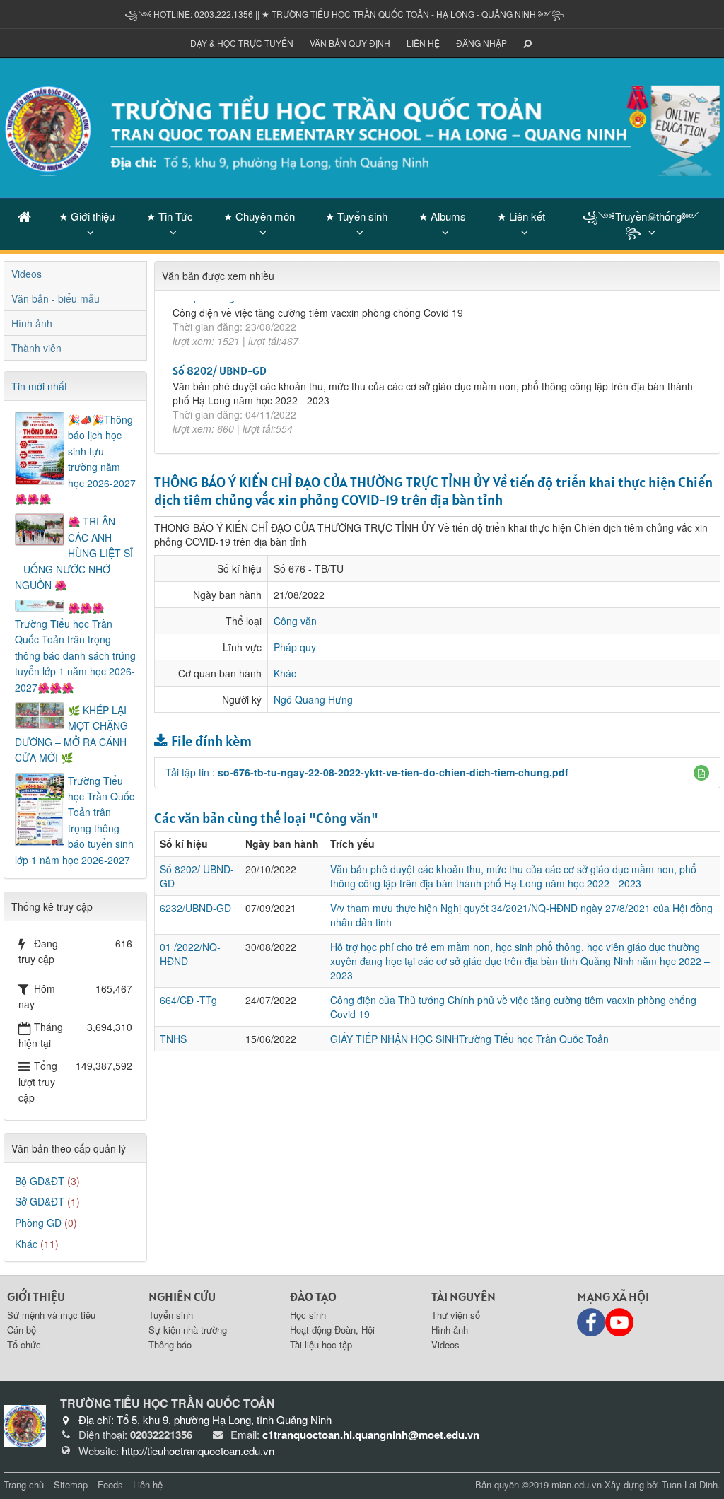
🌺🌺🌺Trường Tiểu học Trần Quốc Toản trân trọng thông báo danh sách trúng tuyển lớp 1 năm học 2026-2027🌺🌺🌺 (75, 647)
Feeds (110, 1484)
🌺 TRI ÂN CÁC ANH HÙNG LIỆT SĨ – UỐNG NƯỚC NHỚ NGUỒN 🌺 (74, 553)
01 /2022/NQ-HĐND (221, 411)
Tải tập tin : (366, 772)
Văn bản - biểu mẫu (55, 298)
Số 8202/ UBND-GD (220, 330)
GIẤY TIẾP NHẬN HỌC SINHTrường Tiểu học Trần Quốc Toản (469, 1039)
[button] (701, 772)
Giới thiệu (36, 1296)
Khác (285, 673)
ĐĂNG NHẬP (481, 43)
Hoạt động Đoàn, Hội (332, 1329)
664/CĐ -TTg (188, 1000)
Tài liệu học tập (321, 1344)
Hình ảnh (31, 323)
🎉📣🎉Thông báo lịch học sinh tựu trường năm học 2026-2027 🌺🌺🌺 (75, 459)
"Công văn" (343, 818)
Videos (26, 274)
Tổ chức (24, 1344)
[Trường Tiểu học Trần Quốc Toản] (25, 1425)
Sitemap (71, 1484)
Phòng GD (38, 1222)
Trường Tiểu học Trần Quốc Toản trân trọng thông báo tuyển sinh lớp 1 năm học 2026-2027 (74, 820)
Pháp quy (295, 647)
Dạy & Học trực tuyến (241, 43)
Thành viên (36, 348)
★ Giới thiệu (87, 216)
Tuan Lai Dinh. (691, 1484)
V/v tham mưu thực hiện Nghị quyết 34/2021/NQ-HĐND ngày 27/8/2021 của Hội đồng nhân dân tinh (521, 915)
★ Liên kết (521, 216)
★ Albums (442, 216)
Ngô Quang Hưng (313, 699)
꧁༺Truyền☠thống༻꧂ (640, 223)
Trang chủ (24, 1484)
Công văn (295, 621)
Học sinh (308, 1315)
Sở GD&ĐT (39, 1201)
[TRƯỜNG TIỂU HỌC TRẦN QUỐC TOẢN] (362, 126)
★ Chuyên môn (259, 216)
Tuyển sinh (170, 1315)
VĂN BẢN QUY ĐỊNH (350, 43)
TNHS (173, 1039)
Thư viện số (455, 1315)
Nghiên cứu (182, 1296)
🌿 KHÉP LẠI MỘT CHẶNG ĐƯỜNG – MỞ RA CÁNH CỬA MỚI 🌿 (71, 733)
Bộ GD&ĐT (39, 1181)
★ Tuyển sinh (356, 216)
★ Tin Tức (169, 216)
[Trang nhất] (24, 216)
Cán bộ (21, 1329)
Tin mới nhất (39, 386)
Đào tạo (313, 1296)
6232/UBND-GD (195, 908)
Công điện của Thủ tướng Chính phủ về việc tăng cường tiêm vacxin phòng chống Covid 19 (513, 1007)
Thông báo (170, 1344)
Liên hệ (423, 43)
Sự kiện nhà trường (187, 1329)
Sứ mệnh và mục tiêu (51, 1315)
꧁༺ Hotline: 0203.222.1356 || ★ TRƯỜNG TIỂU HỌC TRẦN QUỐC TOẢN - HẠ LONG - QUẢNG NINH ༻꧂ (344, 14)
